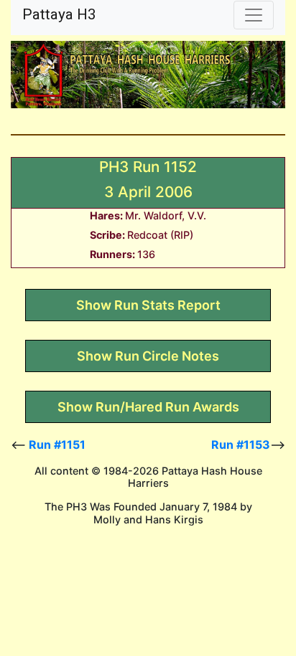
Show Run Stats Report (148, 305)
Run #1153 (240, 444)
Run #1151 (57, 444)
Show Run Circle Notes (148, 355)
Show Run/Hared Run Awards (148, 406)
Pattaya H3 (59, 14)
